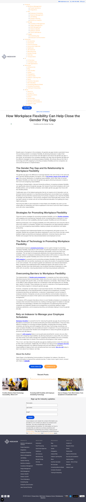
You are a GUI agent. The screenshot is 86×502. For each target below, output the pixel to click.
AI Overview (30, 60)
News (29, 79)
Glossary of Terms (50, 496)
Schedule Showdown (33, 86)
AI (25, 58)
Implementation (70, 459)
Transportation (31, 56)
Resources (28, 65)
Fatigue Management (36, 25)
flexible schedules (63, 216)
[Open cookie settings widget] (2, 499)
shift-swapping (27, 334)
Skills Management (35, 27)
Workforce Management (34, 6)
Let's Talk (27, 108)
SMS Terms (42, 496)
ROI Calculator (31, 82)
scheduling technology (37, 248)
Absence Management (36, 15)
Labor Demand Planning (26, 487)
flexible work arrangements (37, 277)
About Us (30, 91)
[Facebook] (5, 496)
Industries (28, 39)
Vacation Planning (35, 18)
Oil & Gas (30, 55)
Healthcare (30, 48)
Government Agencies (33, 46)
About (26, 89)
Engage (29, 34)
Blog (28, 69)
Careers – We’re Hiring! (71, 462)
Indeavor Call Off (35, 30)
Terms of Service (49, 433)
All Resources (31, 67)
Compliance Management (37, 23)
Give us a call (59, 347)
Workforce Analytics (36, 20)
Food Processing (32, 44)
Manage (29, 22)
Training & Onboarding (33, 88)
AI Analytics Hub (32, 62)
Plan (28, 11)
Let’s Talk (27, 105)
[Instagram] (8, 496)
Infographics (31, 74)
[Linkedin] (2, 496)
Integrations (33, 9)
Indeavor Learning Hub (34, 77)
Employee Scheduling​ (36, 13)
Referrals (68, 464)
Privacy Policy (30, 431)
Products (27, 4)
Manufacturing (31, 51)
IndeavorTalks (31, 75)
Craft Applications (32, 63)
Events (29, 96)
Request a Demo (32, 95)
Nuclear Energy (31, 53)
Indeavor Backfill (35, 29)
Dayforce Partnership (33, 100)
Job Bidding (33, 16)
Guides (29, 72)
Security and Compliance (34, 102)
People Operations (35, 8)
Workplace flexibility (22, 321)
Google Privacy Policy (34, 433)
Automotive (30, 42)
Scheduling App (34, 36)
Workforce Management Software (26, 444)
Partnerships (31, 98)
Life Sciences (31, 49)
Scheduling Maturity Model (35, 84)
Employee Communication (37, 37)
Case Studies (31, 70)
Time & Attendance (35, 32)
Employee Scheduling (25, 452)
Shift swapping (20, 259)
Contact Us (30, 93)
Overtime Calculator (33, 81)
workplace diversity (63, 343)
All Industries (31, 41)
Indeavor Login (31, 103)
